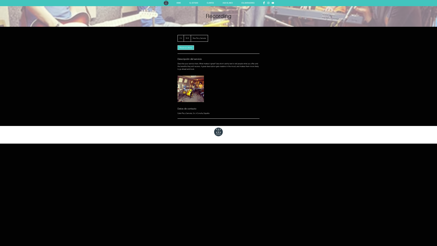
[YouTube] (272, 2)
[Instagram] (268, 2)
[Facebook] (264, 2)
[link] (186, 47)
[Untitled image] (191, 89)
